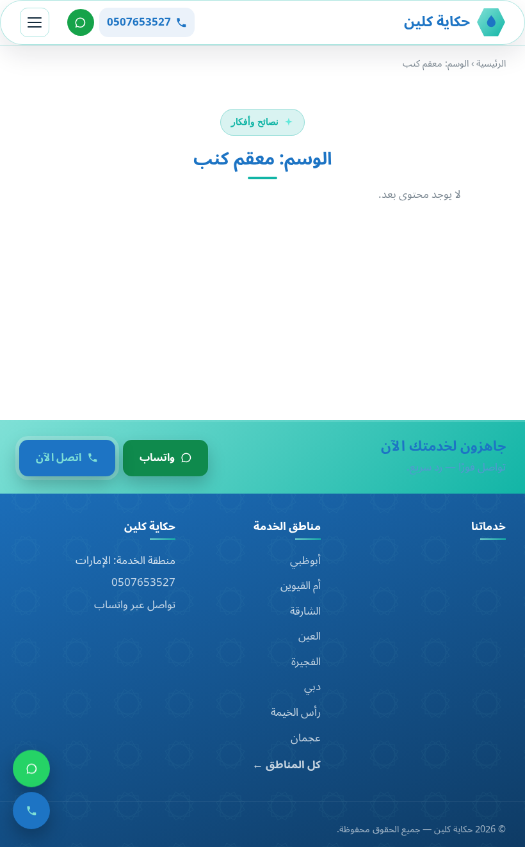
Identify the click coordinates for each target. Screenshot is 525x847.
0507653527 (143, 582)
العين (309, 636)
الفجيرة (306, 662)
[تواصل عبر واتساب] (80, 22)
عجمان (306, 738)
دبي (312, 686)
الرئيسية (491, 64)
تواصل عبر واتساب (134, 605)
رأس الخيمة (296, 712)
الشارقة (305, 611)
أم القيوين (300, 585)
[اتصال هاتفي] (31, 815)
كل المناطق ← (286, 765)
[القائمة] (34, 22)
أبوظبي (305, 560)
